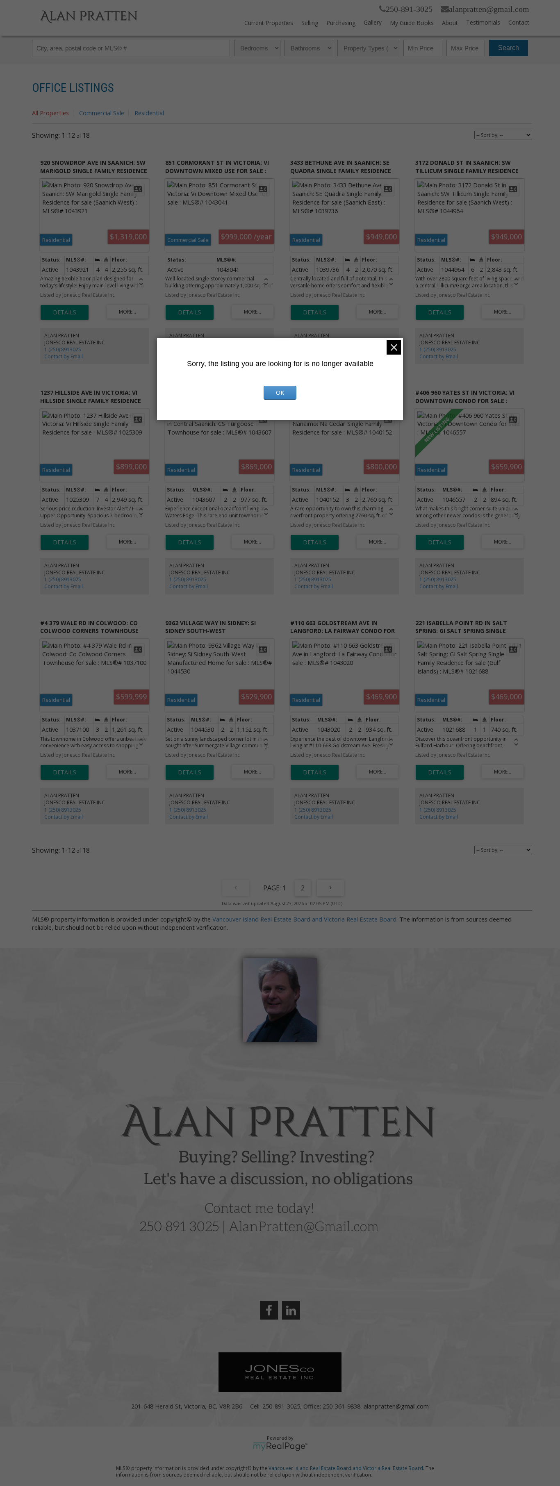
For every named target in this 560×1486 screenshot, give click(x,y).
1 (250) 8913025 (62, 349)
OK (280, 392)
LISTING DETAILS (65, 312)
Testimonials (483, 22)
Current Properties (268, 23)
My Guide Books (412, 23)
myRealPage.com (280, 1446)
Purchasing (340, 23)
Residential (149, 113)
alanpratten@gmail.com (489, 9)
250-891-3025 (409, 9)
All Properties (50, 113)
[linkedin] (291, 1310)
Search (508, 47)
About (450, 23)
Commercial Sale (101, 113)
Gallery (373, 22)
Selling (309, 23)
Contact (518, 22)
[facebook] (269, 1310)
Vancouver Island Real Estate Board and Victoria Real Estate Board (304, 919)
